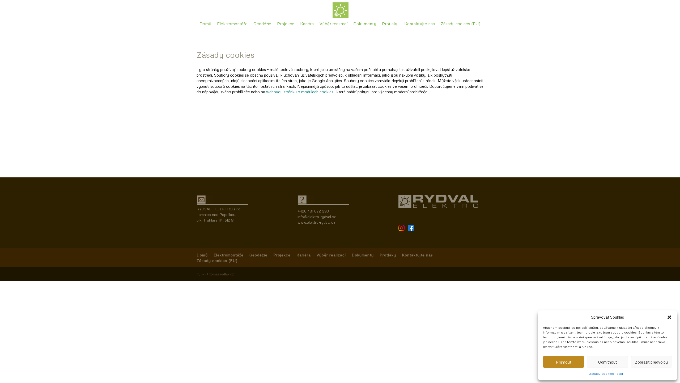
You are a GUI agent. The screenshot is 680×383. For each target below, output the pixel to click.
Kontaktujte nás (419, 24)
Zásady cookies (601, 374)
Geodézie (262, 24)
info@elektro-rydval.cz (317, 216)
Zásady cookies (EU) (461, 24)
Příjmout (563, 362)
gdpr (620, 374)
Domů (205, 24)
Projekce (285, 24)
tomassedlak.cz (222, 274)
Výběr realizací (333, 24)
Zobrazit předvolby (651, 362)
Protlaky (390, 24)
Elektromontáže (232, 24)
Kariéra (307, 24)
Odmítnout (607, 362)
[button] (669, 317)
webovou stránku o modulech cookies (300, 91)
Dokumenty (364, 24)
